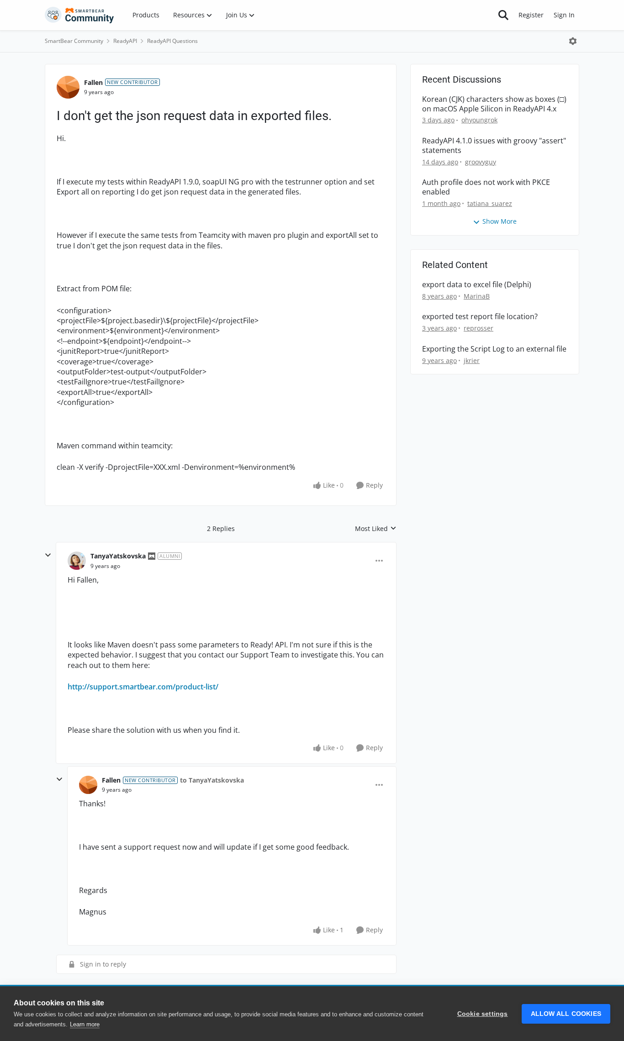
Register (531, 15)
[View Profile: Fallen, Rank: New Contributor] (68, 87)
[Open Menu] (572, 41)
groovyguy (480, 162)
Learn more (85, 1024)
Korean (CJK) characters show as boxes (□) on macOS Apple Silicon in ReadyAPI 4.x (494, 104)
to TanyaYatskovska (212, 780)
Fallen (93, 82)
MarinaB (477, 296)
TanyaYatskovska (118, 556)
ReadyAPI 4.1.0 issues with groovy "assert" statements (494, 145)
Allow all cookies (566, 1013)
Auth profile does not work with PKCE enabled (486, 187)
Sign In (564, 15)
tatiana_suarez (489, 203)
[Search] (503, 15)
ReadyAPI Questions (172, 41)
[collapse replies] (47, 555)
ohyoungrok (479, 120)
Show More (499, 221)
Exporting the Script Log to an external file (494, 349)
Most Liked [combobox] (376, 528)
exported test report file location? (480, 316)
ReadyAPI (125, 41)
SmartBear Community (74, 41)
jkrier (472, 360)
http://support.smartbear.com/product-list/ (143, 687)
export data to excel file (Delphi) (476, 284)
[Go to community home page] (79, 15)
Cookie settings (482, 1013)
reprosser (478, 328)
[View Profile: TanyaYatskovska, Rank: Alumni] (77, 561)
